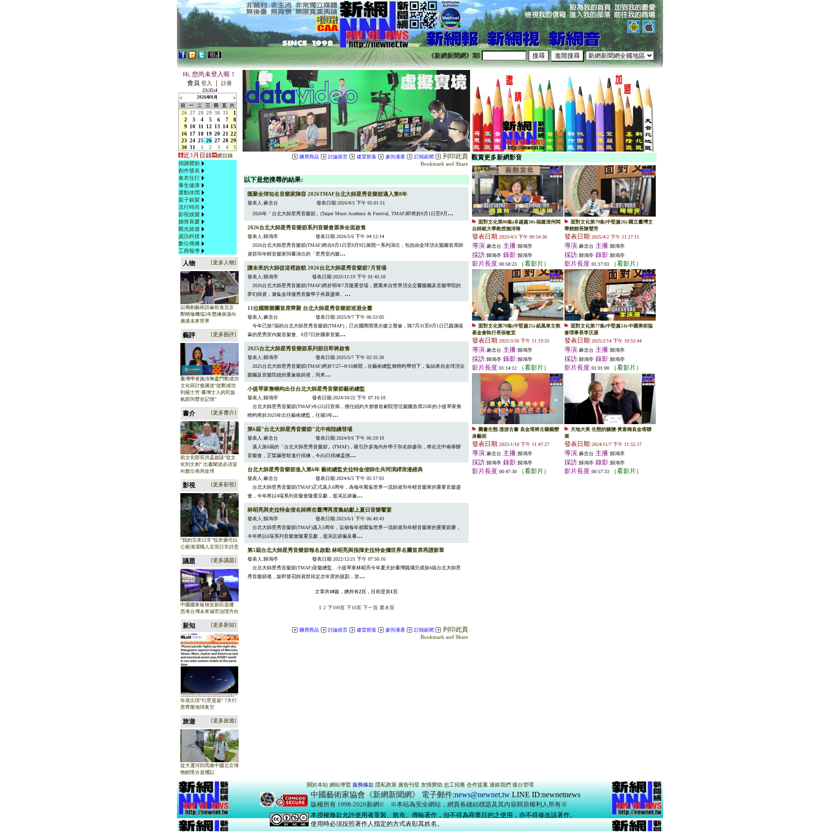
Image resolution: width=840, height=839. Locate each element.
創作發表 (189, 170)
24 (192, 140)
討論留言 (338, 156)
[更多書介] (223, 412)
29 (209, 113)
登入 (206, 83)
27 (192, 113)
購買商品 (309, 156)
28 (201, 113)
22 (233, 134)
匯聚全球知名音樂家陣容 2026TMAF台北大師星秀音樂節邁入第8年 (327, 194)
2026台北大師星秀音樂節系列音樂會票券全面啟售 (306, 227)
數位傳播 (189, 243)
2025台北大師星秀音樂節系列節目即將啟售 (298, 348)
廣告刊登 (409, 785)
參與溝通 (395, 156)
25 (201, 140)
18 (201, 134)
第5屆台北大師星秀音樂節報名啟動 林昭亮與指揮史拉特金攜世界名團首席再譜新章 (345, 550)
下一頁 (370, 607)
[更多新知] (223, 625)
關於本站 (317, 785)
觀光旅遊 (189, 229)
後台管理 (523, 785)
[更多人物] (223, 262)
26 (184, 113)
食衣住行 (189, 178)
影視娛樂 (189, 214)
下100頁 (336, 607)
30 (217, 113)
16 (184, 134)
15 (233, 126)
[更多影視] (223, 484)
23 (184, 140)
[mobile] (215, 57)
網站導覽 (340, 785)
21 (225, 134)
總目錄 (225, 155)
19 (209, 134)
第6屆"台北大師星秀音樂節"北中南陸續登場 (299, 429)
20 (217, 134)
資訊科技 (189, 236)
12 (209, 126)
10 (192, 126)
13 (217, 126)
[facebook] (182, 57)
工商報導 (189, 251)
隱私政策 (386, 785)
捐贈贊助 (189, 163)
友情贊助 (431, 785)
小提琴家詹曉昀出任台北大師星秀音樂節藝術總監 (306, 389)
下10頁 (354, 607)
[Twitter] (202, 57)
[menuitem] (192, 163)
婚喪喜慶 (189, 221)
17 (192, 134)
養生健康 (189, 185)
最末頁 (387, 607)
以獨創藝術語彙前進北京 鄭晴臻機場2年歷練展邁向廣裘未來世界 (208, 314)
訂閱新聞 (424, 156)
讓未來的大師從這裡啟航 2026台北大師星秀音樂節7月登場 (316, 268)
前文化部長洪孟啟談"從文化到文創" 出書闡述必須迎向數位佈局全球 (208, 464)
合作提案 (477, 785)
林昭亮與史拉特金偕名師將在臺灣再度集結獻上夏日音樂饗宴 (319, 510)
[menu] (192, 207)
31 (225, 113)
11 (201, 126)
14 (225, 126)
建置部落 (366, 156)
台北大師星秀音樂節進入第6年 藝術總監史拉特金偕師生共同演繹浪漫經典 (335, 469)
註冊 (226, 83)
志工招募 (454, 785)
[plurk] (192, 57)
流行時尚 (189, 207)
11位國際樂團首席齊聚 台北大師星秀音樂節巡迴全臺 (309, 308)
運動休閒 (189, 192)
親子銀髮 (189, 200)
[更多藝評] (223, 334)
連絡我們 (500, 785)
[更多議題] (223, 560)
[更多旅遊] (223, 720)
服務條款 (363, 785)
